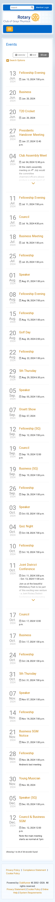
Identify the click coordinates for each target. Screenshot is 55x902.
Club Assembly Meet (33, 155)
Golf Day (24, 332)
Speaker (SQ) (28, 797)
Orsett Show (27, 409)
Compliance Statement (34, 870)
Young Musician (29, 778)
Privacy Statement (16, 889)
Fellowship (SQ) (29, 428)
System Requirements (31, 892)
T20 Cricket (27, 111)
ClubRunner (25, 882)
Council (24, 217)
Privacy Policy (13, 870)
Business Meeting (31, 236)
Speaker (24, 274)
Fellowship (26, 255)
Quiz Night (26, 526)
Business (25, 92)
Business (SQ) (28, 468)
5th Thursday (27, 371)
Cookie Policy (13, 873)
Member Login (42, 7)
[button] (17, 60)
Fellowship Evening (32, 73)
